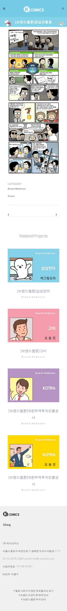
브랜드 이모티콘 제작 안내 (34, 595)
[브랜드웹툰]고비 (33, 350)
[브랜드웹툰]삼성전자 (33, 291)
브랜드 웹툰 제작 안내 (34, 599)
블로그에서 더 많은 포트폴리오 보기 (34, 590)
